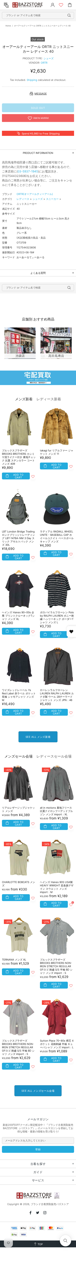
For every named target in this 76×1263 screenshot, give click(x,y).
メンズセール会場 (18, 756)
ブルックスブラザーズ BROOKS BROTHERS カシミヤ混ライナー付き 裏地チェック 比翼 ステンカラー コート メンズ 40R (19, 457)
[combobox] (38, 15)
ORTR (44, 62)
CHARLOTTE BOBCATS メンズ (18, 883)
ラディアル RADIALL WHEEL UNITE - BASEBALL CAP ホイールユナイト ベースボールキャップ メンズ (57, 536)
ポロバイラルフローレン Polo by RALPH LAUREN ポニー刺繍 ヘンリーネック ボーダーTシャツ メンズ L (57, 617)
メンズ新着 (24, 399)
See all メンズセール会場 (37, 1090)
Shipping (32, 79)
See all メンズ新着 (38, 736)
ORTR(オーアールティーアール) (35, 194)
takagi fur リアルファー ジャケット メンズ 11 (56, 452)
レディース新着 (48, 399)
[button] (65, 1240)
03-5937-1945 (28, 171)
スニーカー (52, 198)
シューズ (48, 58)
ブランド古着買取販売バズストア (28, 5)
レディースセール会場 (54, 756)
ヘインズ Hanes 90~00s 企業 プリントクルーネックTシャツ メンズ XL (18, 616)
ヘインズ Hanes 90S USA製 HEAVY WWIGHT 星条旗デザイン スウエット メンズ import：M (56, 887)
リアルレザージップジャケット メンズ (18, 809)
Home (8, 25)
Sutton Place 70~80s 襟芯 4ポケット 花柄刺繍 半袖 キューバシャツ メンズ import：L (56, 1044)
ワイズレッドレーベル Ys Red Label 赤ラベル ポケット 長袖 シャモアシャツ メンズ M (19, 695)
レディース (23, 198)
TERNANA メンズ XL (14, 959)
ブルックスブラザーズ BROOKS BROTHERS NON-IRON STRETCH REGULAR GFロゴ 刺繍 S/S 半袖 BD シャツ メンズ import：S (56, 966)
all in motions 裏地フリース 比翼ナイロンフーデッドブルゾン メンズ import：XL (56, 811)
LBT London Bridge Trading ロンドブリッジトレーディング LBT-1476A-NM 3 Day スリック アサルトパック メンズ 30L (18, 538)
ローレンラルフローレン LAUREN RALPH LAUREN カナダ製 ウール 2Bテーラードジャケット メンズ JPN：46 (57, 695)
